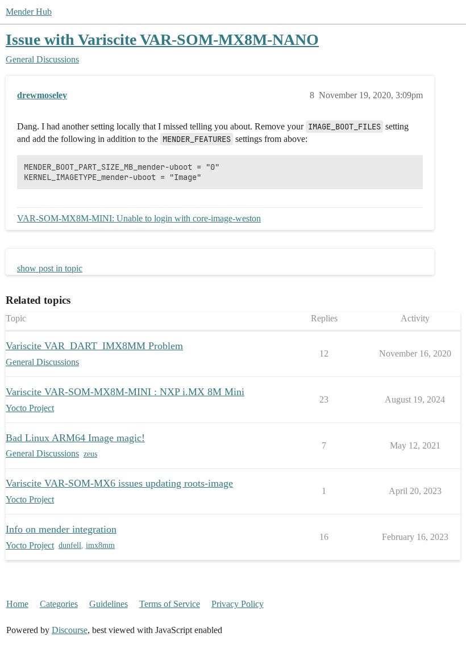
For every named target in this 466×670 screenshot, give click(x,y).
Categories (59, 604)
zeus (90, 454)
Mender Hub (29, 11)
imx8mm (100, 545)
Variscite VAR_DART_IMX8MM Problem (94, 345)
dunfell (70, 545)
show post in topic (49, 268)
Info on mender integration (61, 529)
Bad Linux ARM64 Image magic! (75, 437)
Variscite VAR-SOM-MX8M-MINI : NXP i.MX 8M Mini (125, 391)
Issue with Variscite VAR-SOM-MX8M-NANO (162, 39)
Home (17, 604)
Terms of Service (169, 604)
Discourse (70, 630)
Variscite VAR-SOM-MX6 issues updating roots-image (119, 483)
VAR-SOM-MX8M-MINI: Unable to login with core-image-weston (139, 218)
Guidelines (108, 604)
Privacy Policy (237, 604)
